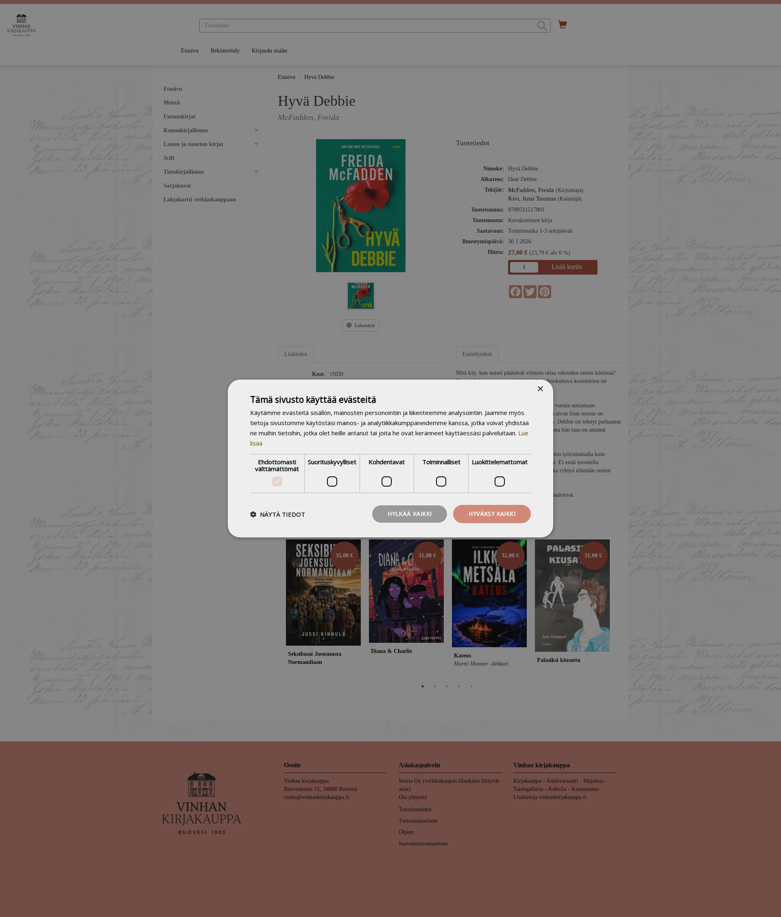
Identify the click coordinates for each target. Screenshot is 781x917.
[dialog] (390, 458)
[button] (277, 514)
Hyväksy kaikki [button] (492, 513)
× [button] (540, 389)
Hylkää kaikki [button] (410, 513)
